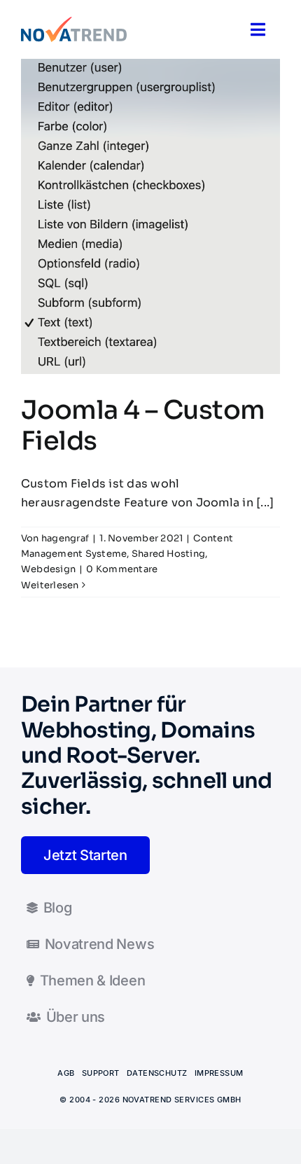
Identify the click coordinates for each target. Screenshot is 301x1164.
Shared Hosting (168, 554)
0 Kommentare (122, 569)
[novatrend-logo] (74, 22)
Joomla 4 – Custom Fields (143, 425)
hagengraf (65, 538)
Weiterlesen (50, 585)
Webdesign (48, 569)
